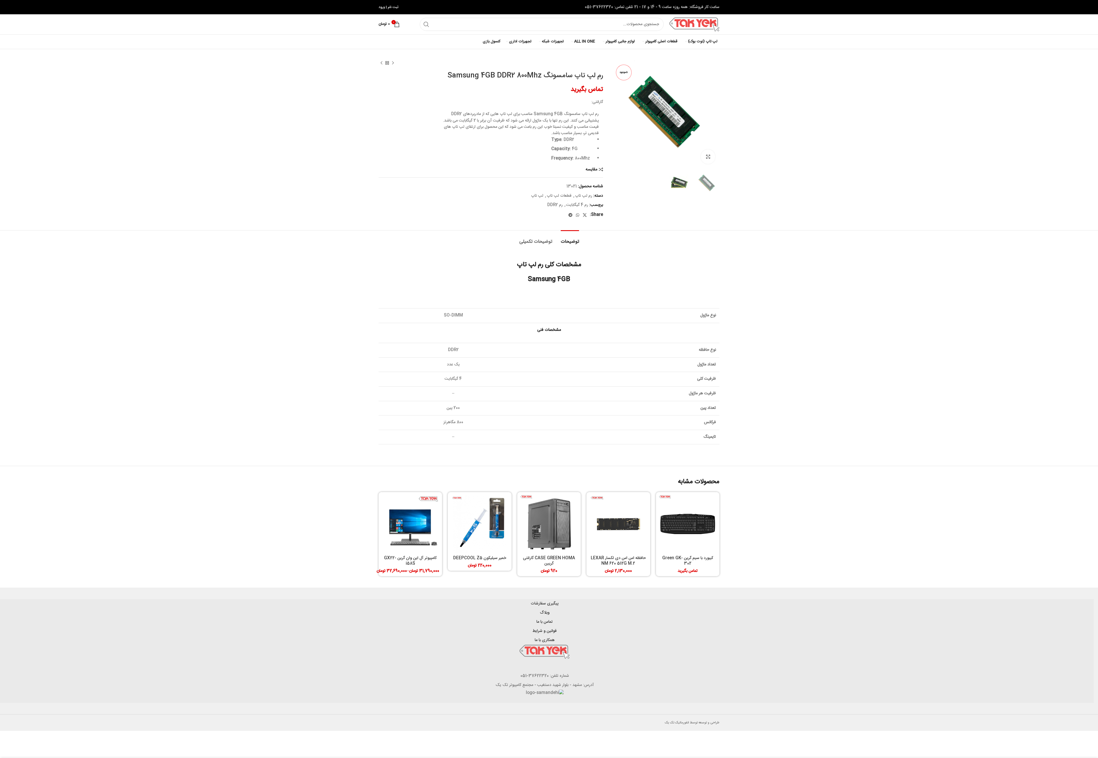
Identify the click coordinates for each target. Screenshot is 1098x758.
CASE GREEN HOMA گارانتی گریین (549, 561)
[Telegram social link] (570, 215)
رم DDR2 (555, 205)
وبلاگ (545, 612)
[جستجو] (426, 24)
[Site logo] (694, 24)
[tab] (570, 239)
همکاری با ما (545, 640)
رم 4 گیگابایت (577, 205)
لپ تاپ (537, 195)
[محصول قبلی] (393, 63)
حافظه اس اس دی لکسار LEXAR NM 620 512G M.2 (618, 561)
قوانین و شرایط (544, 631)
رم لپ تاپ (583, 195)
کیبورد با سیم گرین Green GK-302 (687, 561)
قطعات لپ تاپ (559, 195)
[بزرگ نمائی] (708, 157)
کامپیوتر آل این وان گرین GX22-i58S (410, 561)
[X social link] (584, 215)
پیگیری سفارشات (544, 603)
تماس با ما (544, 621)
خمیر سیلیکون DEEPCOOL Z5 (479, 558)
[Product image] (688, 524)
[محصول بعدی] (381, 63)
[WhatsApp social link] (577, 215)
